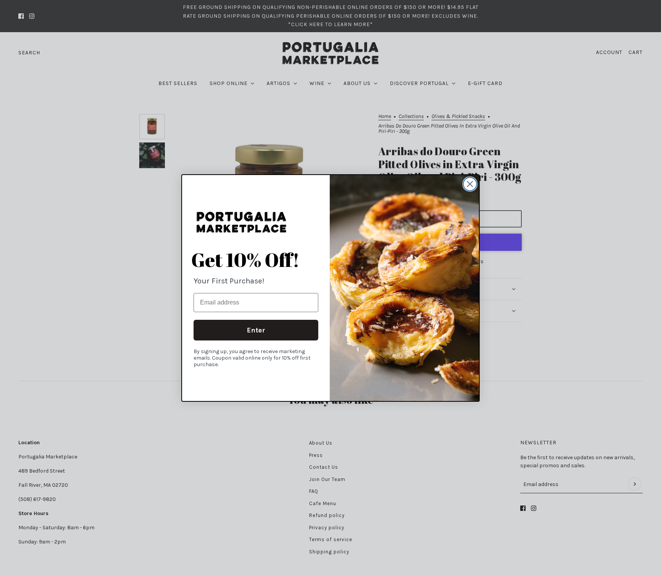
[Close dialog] (470, 184)
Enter (256, 330)
